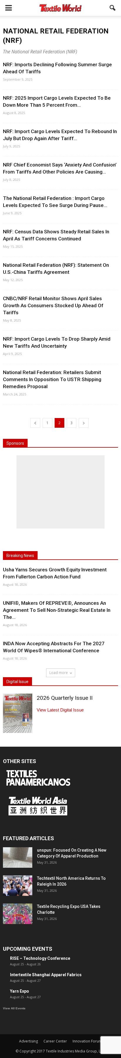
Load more (58, 672)
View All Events (14, 1008)
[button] (113, 8)
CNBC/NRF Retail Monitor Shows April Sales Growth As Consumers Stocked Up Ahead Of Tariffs (53, 305)
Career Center (55, 1041)
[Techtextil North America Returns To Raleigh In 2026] (17, 885)
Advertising (28, 1041)
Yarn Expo (19, 991)
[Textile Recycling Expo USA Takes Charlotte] (17, 914)
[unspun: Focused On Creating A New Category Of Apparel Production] (17, 857)
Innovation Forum (87, 1041)
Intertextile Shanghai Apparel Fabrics (46, 974)
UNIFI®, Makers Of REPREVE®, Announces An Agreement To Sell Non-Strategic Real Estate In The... (56, 610)
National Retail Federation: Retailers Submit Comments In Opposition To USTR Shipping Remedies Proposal (52, 379)
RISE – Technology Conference (40, 958)
